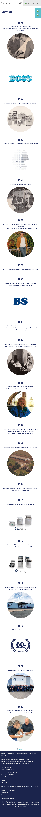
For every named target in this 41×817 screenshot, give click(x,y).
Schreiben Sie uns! (31, 31)
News (3, 780)
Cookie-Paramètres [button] (8, 798)
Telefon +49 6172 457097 (9, 773)
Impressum (5, 793)
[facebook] (5, 786)
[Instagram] (28, 786)
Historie (4, 782)
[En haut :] (20, 749)
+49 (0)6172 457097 (31, 22)
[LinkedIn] (13, 786)
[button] (29, 3)
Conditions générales (8, 791)
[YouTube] (21, 786)
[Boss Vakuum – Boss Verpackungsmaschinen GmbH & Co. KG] (7, 3)
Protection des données (9, 795)
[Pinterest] (35, 786)
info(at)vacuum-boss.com (9, 777)
